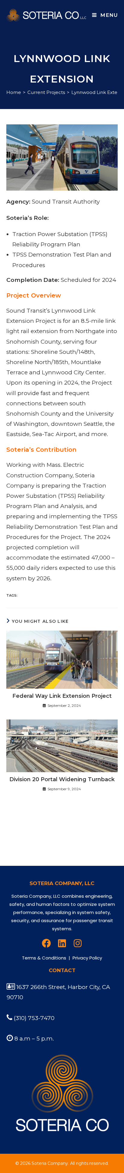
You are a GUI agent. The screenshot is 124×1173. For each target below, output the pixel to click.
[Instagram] (77, 943)
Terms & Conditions (44, 958)
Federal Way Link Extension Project (62, 696)
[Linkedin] (62, 943)
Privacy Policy (87, 958)
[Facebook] (46, 943)
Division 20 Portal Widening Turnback (62, 779)
